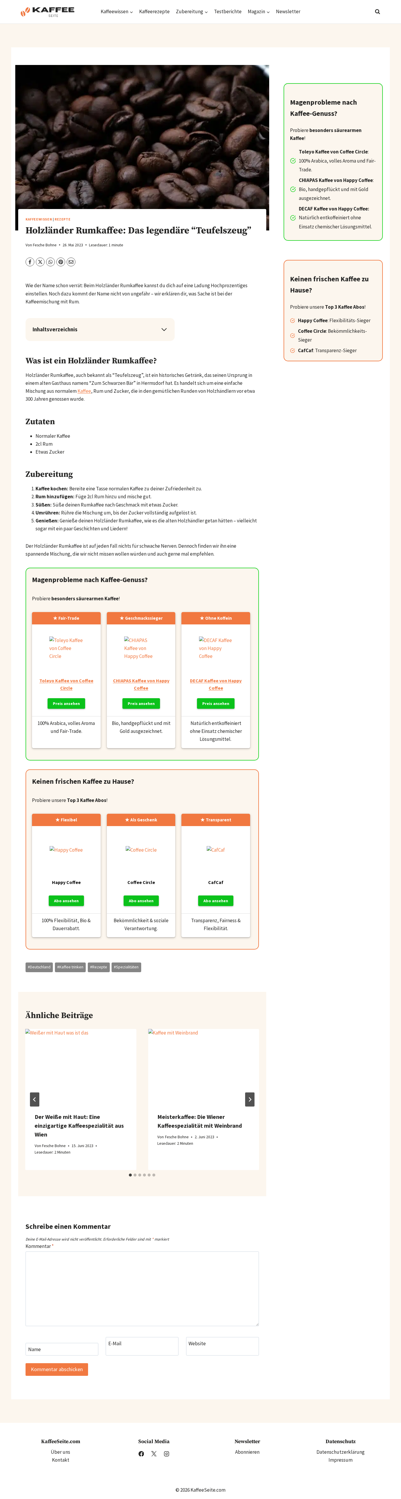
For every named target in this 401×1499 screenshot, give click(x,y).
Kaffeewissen (39, 219)
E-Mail (115, 1343)
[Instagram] (166, 1453)
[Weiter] (250, 1099)
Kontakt (60, 1460)
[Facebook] (141, 1453)
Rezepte (62, 219)
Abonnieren (247, 1452)
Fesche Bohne (45, 245)
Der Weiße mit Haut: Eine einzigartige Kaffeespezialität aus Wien (79, 1125)
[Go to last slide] (34, 1099)
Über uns (60, 1452)
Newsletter (288, 11)
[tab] (130, 1175)
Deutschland (39, 967)
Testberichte (228, 11)
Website (197, 1343)
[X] (153, 1453)
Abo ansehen (66, 900)
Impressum (340, 1460)
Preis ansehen (66, 703)
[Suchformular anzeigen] (377, 11)
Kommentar (40, 1246)
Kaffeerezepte (154, 11)
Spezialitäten (126, 967)
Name (34, 1349)
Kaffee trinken (70, 967)
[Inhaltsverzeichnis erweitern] (164, 329)
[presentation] (80, 1066)
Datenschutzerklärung (340, 1452)
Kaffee (84, 391)
